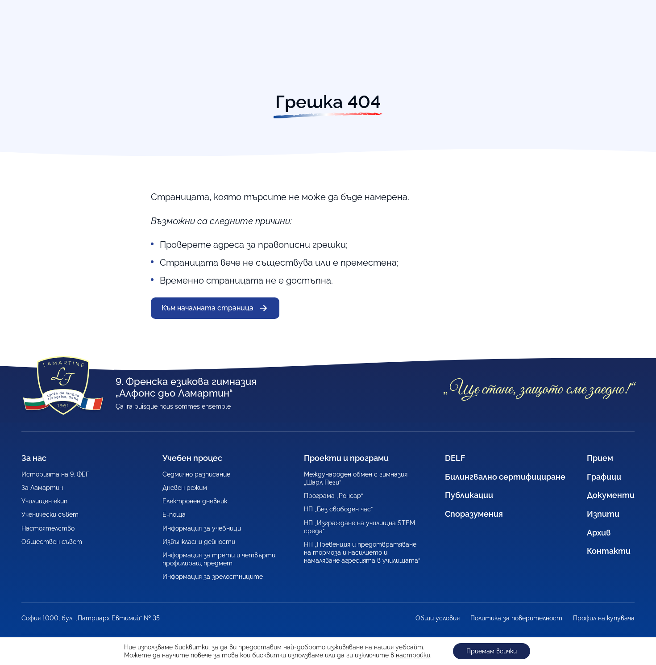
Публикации (469, 495)
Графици (604, 476)
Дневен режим (184, 487)
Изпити (603, 514)
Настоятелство (48, 528)
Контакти (609, 551)
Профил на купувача (604, 618)
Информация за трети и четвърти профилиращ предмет (218, 559)
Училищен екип (44, 501)
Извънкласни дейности (198, 541)
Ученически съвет (50, 514)
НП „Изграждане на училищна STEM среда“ (359, 527)
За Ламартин (42, 487)
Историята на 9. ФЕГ (55, 474)
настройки (413, 655)
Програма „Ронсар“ (333, 495)
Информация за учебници (201, 528)
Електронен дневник (194, 501)
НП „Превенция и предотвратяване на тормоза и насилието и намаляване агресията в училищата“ (362, 552)
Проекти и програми (346, 458)
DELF (455, 458)
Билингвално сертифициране (505, 476)
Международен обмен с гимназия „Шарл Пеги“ (355, 478)
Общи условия (437, 618)
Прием (600, 458)
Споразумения (474, 514)
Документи (611, 495)
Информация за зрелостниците (212, 576)
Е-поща (174, 514)
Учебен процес (192, 458)
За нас (33, 458)
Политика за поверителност (516, 618)
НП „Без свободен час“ (338, 509)
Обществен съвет (51, 541)
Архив (599, 532)
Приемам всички (491, 651)
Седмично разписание (196, 474)
